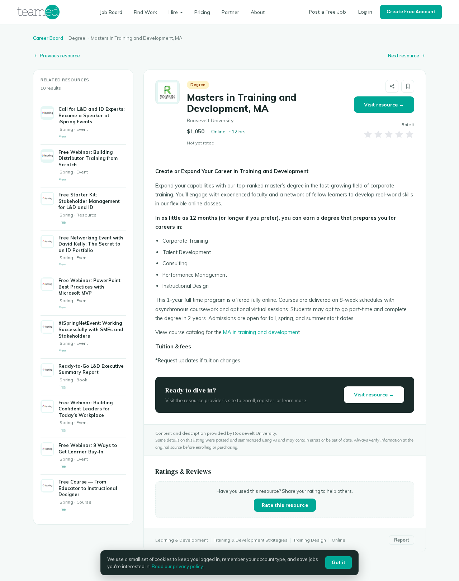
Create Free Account (411, 12)
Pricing (202, 12)
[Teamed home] (38, 12)
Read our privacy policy (177, 566)
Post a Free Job (327, 12)
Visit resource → (384, 104)
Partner (230, 12)
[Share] (391, 86)
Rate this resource (285, 505)
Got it (338, 562)
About (258, 12)
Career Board (48, 38)
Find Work (145, 12)
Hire (173, 12)
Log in (365, 12)
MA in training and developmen (260, 332)
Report (401, 540)
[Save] (407, 86)
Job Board (111, 12)
